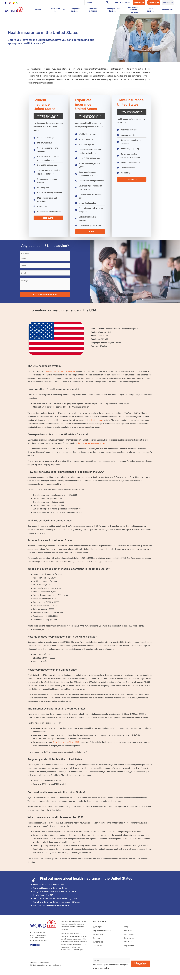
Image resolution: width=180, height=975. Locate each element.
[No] (177, 972)
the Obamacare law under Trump (91, 451)
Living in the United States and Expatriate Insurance (54, 899)
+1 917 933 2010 (39, 945)
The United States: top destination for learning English (55, 906)
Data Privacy (129, 972)
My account (168, 2)
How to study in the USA (43, 902)
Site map (128, 949)
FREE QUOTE (139, 2)
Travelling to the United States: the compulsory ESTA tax (56, 909)
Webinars (128, 938)
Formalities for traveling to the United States (51, 913)
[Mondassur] (14, 9)
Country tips (129, 942)
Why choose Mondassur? (103, 938)
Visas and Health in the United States (48, 892)
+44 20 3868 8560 (40, 943)
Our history (97, 934)
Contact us (97, 953)
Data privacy (129, 945)
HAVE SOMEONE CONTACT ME (45, 302)
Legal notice (129, 953)
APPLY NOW (153, 2)
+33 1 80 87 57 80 (122, 2)
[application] (43, 10)
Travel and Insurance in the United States (50, 896)
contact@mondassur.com (38, 948)
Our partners (98, 949)
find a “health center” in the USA (65, 750)
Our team (96, 946)
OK (137, 972)
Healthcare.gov (97, 428)
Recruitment (98, 942)
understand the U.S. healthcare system (59, 379)
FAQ (126, 934)
